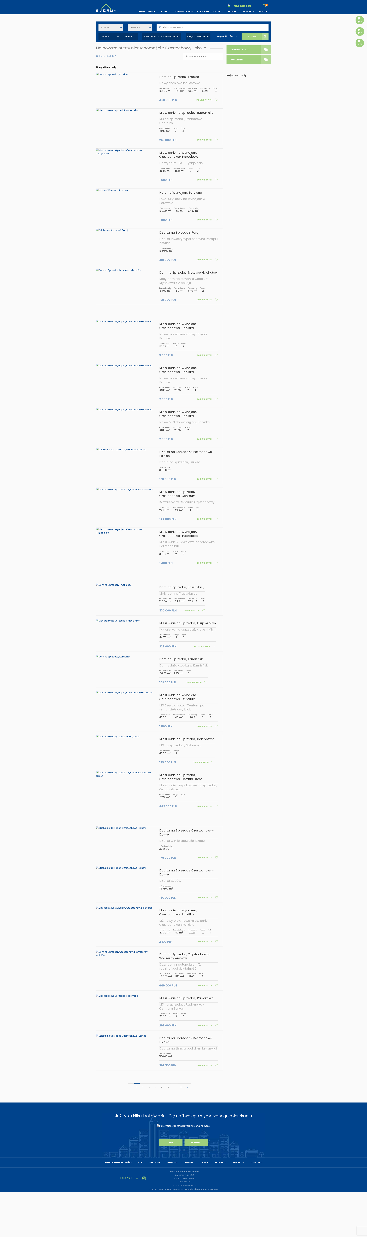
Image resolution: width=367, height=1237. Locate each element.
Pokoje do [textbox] (204, 36)
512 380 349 (242, 6)
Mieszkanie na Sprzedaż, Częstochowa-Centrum (177, 494)
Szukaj (252, 36)
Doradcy (233, 11)
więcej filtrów (225, 36)
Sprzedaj (196, 1142)
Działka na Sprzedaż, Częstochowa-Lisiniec (186, 454)
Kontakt (264, 11)
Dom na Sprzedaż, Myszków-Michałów (188, 272)
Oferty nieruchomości (118, 1162)
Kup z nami (203, 11)
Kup (171, 1142)
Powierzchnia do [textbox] (171, 36)
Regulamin (239, 1162)
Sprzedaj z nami (184, 11)
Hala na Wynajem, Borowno (180, 193)
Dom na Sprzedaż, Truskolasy (181, 587)
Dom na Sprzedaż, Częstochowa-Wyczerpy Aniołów (184, 956)
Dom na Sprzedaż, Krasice (179, 77)
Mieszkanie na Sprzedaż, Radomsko (186, 113)
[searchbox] (216, 27)
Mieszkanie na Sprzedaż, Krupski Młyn (187, 623)
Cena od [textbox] (105, 36)
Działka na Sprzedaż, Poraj (179, 232)
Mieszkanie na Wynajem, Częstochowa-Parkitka (178, 326)
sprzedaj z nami (240, 49)
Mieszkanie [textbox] (135, 27)
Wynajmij (172, 1162)
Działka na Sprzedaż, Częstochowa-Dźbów (186, 832)
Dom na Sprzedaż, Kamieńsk (181, 659)
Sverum (247, 11)
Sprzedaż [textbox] (105, 27)
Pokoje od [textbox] (191, 36)
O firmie (204, 1162)
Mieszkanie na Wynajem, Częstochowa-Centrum (178, 697)
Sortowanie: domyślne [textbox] (196, 56)
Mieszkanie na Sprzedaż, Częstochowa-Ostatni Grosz (180, 777)
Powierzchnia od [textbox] (151, 36)
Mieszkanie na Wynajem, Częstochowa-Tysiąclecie (178, 155)
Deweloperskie (147, 11)
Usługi (216, 11)
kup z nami (237, 59)
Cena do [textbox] (128, 36)
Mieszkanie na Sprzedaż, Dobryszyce (187, 739)
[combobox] (110, 27)
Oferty (163, 11)
